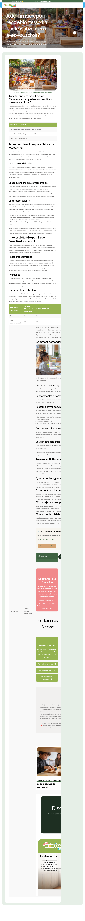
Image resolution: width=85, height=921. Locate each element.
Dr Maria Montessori (48, 862)
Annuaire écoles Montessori (46, 678)
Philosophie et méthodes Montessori (42, 92)
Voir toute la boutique (47, 546)
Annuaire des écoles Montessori (52, 868)
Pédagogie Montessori (49, 860)
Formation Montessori (46, 664)
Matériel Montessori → (47, 539)
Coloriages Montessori (49, 871)
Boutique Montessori (46, 670)
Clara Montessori (19, 92)
